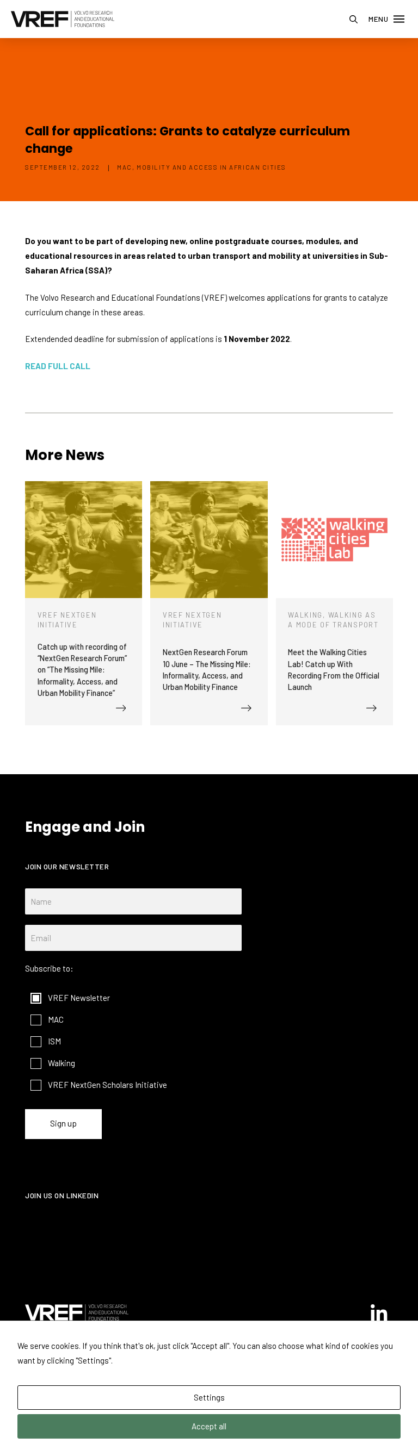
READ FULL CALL (57, 366)
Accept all (209, 1426)
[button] (353, 19)
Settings (209, 1397)
